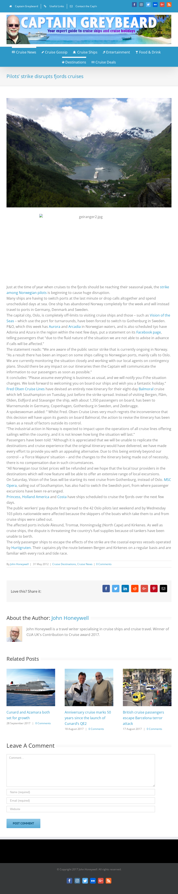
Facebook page (148, 332)
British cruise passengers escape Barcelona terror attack (143, 718)
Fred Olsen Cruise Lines (26, 389)
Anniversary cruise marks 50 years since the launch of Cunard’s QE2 (88, 718)
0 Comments (104, 564)
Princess (13, 496)
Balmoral (146, 389)
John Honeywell (19, 564)
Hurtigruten (21, 547)
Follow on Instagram (92, 853)
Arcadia (75, 326)
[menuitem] (24, 6)
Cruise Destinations (64, 564)
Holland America (35, 496)
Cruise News (84, 564)
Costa (62, 496)
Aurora (55, 326)
